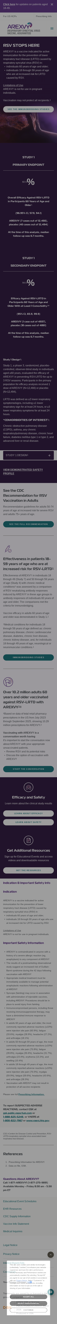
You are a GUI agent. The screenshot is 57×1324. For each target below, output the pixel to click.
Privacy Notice (19, 1278)
